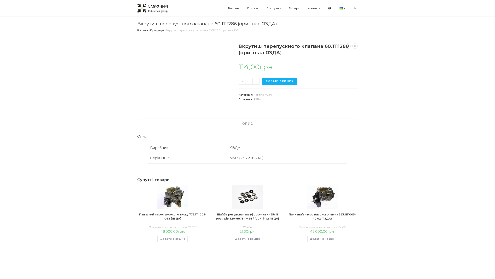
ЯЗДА (257, 99)
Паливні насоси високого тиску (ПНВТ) (172, 227)
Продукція (157, 30)
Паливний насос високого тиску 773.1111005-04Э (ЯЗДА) (172, 216)
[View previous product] (348, 46)
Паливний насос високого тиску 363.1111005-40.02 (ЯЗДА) (322, 216)
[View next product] (355, 46)
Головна (142, 30)
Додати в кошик (279, 81)
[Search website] (355, 8)
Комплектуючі (263, 94)
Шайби (247, 227)
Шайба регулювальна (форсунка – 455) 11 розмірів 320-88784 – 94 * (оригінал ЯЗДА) (247, 216)
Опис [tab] (247, 124)
